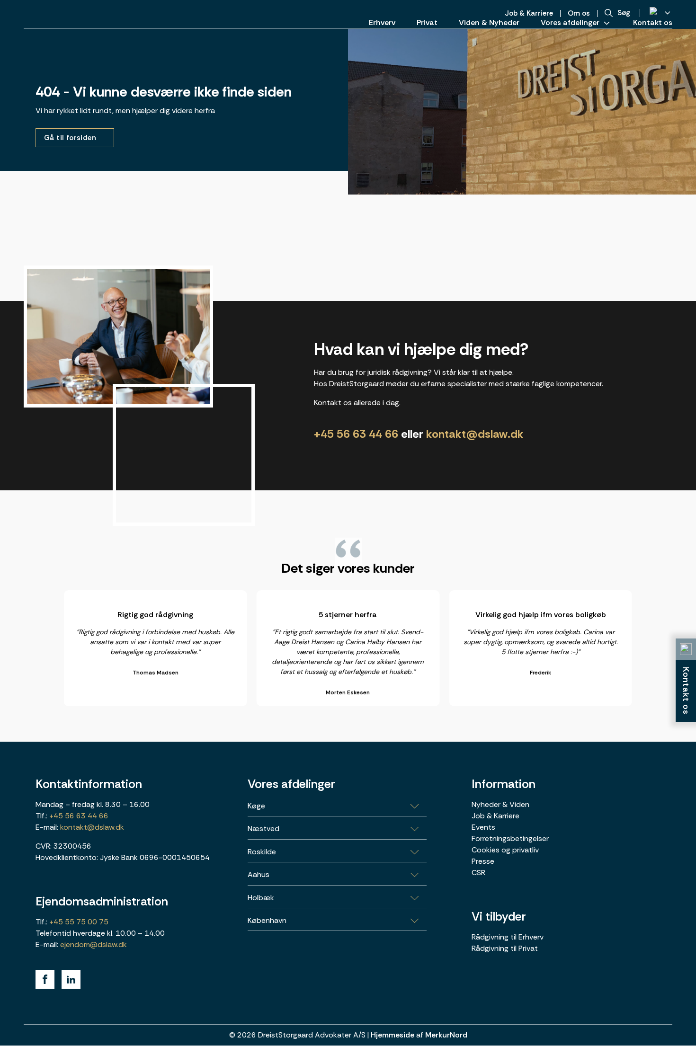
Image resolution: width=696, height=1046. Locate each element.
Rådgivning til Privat (505, 948)
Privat (427, 22)
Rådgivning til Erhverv (508, 937)
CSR (478, 873)
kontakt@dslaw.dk (475, 433)
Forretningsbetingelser (510, 838)
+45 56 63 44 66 (356, 433)
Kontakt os (652, 22)
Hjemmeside (392, 1035)
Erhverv (382, 22)
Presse (483, 861)
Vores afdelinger (570, 22)
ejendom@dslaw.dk (93, 944)
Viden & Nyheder (489, 22)
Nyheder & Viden (500, 804)
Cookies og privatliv (505, 850)
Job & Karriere (495, 816)
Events (483, 827)
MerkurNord (446, 1035)
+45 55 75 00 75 (77, 922)
